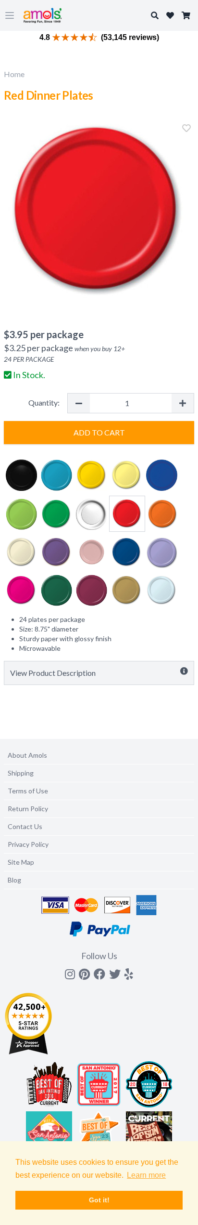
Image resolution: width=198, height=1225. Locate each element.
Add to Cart (99, 432)
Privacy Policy (28, 844)
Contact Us (25, 826)
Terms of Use (28, 791)
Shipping (21, 773)
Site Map (21, 862)
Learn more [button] (146, 1175)
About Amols (27, 755)
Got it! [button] (99, 1200)
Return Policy (28, 808)
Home (14, 74)
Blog (14, 880)
